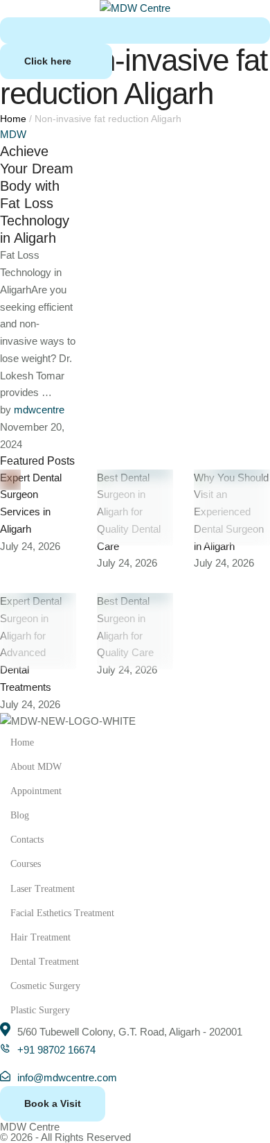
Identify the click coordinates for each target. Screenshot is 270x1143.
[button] (56, 61)
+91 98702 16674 (56, 1050)
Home (13, 118)
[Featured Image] (10, 480)
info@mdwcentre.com (67, 1077)
